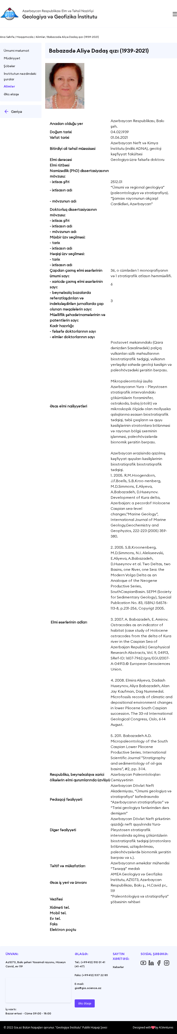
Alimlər (9, 86)
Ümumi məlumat (16, 50)
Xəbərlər (118, 967)
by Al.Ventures (164, 1027)
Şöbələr (9, 66)
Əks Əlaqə (84, 1003)
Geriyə (16, 111)
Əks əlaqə (11, 94)
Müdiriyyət (12, 58)
